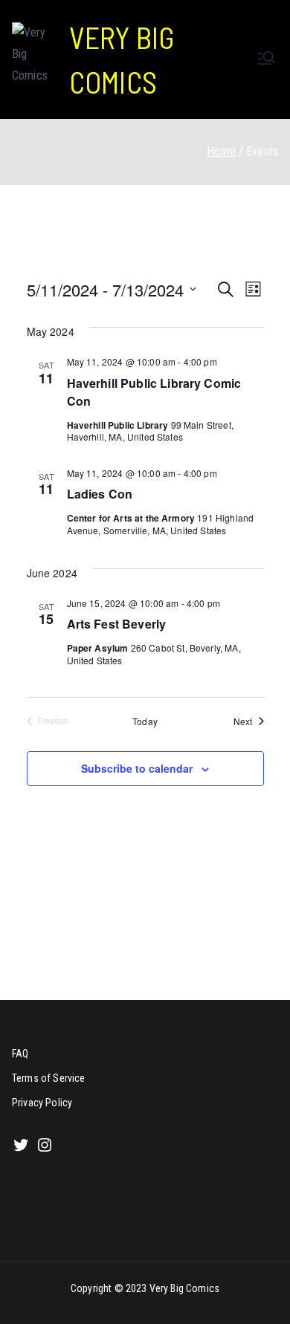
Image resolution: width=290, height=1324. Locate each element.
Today (145, 721)
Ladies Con (100, 493)
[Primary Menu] (266, 59)
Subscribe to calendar (137, 768)
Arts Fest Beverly (117, 623)
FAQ (20, 1053)
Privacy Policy (42, 1103)
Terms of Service (49, 1078)
